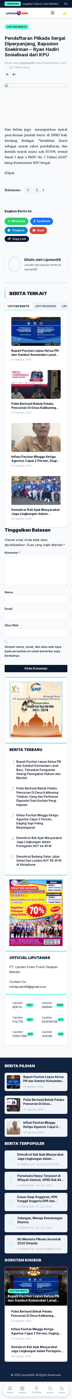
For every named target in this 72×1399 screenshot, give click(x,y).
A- (7, 74)
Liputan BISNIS (45, 306)
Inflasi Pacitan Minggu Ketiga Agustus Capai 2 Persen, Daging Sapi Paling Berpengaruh (37, 821)
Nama (9, 592)
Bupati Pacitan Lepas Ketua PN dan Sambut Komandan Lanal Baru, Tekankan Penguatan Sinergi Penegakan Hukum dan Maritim (38, 770)
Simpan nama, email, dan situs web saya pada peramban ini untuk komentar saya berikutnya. (33, 651)
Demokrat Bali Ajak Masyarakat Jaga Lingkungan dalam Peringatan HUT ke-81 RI (39, 842)
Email (8, 608)
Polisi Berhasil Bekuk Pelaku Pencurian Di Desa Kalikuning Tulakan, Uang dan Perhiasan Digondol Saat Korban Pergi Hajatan (37, 797)
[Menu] (52, 13)
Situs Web (11, 625)
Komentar (12, 552)
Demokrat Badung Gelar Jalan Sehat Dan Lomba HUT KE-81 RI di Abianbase (38, 861)
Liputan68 (52, 260)
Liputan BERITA (18, 306)
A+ (14, 74)
